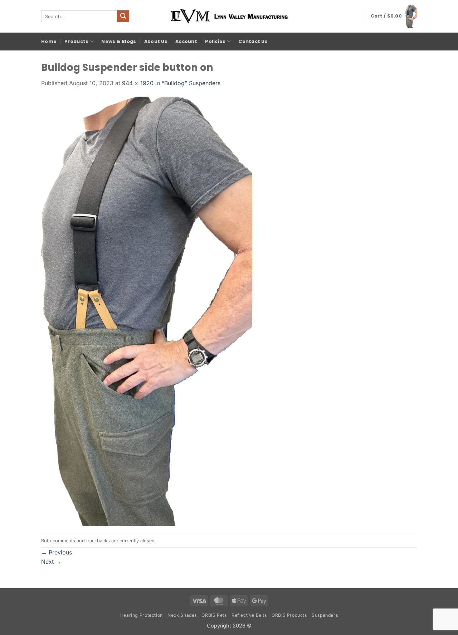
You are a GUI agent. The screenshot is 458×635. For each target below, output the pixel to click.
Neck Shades (182, 615)
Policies (215, 41)
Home (49, 41)
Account (186, 41)
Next (51, 561)
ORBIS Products (289, 615)
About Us (155, 41)
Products (76, 41)
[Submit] (123, 16)
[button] (394, 16)
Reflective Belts (249, 615)
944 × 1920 (138, 83)
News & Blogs (118, 41)
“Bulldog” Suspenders (191, 83)
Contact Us (253, 41)
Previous (56, 552)
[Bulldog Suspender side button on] (146, 310)
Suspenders (325, 615)
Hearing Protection (141, 615)
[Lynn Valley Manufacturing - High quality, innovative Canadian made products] (229, 16)
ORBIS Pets (213, 615)
